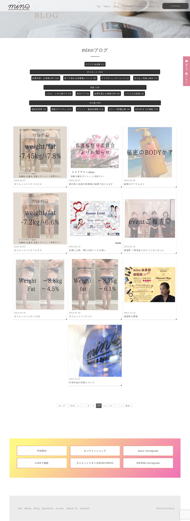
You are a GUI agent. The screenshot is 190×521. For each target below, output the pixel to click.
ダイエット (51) (95, 72)
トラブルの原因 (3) (134, 93)
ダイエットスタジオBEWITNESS (95, 462)
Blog (116, 6)
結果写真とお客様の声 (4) (107, 93)
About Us (153, 6)
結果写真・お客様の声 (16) (45, 78)
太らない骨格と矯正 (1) (146, 78)
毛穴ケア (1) (83, 93)
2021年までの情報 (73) (146, 109)
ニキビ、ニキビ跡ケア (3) (59, 93)
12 (110, 405)
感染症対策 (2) (39, 109)
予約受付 (42, 450)
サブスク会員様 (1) (95, 64)
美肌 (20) (95, 87)
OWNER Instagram (148, 462)
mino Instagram (148, 450)
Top (98, 6)
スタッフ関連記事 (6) (119, 109)
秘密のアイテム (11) (62, 109)
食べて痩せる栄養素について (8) (80, 78)
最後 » (128, 405)
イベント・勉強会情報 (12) (90, 109)
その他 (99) (95, 102)
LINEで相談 (42, 462)
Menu (107, 6)
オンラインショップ (95, 450)
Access (140, 6)
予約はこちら (186, 73)
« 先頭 (72, 405)
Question (127, 6)
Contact (85, 508)
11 (104, 405)
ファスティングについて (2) (115, 78)
